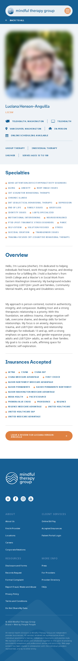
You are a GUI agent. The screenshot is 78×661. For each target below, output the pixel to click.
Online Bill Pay (49, 521)
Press (44, 565)
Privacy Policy (12, 594)
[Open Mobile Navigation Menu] (67, 11)
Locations (10, 535)
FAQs (44, 586)
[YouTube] (30, 498)
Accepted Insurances (52, 528)
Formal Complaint (14, 579)
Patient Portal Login (51, 535)
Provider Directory (51, 579)
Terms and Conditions (16, 601)
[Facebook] (15, 498)
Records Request (13, 572)
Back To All (17, 20)
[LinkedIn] (8, 498)
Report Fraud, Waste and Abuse (20, 586)
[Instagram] (23, 498)
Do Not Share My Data (16, 608)
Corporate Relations (15, 549)
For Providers (48, 572)
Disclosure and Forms (16, 565)
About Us (9, 521)
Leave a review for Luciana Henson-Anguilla (32, 435)
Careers (9, 542)
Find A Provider (12, 528)
